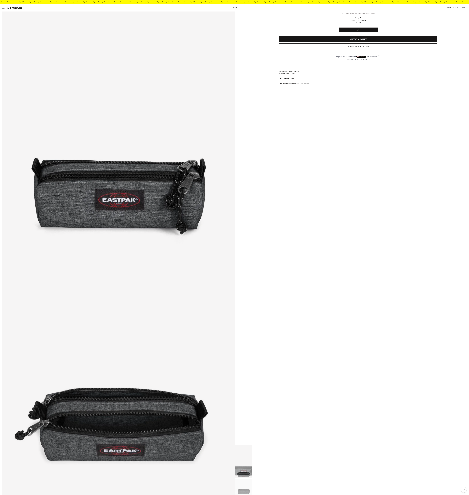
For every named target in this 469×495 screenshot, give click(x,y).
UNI (358, 30)
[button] (3, 7)
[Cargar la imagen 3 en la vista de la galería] (243, 487)
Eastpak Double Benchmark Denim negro (360, 14)
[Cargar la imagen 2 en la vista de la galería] (243, 470)
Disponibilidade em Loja (358, 46)
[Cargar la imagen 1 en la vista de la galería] (243, 461)
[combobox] (234, 8)
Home (344, 14)
